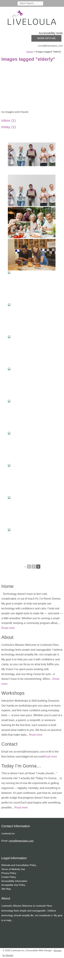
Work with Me (46, 38)
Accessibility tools (51, 33)
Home (7, 586)
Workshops (13, 693)
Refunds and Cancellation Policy (18, 865)
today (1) (8, 127)
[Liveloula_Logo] (32, 17)
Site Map (6, 888)
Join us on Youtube (61, 3)
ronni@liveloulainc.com (50, 45)
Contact (9, 744)
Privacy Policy (8, 873)
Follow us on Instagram (56, 3)
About (7, 637)
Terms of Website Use (13, 869)
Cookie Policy (8, 877)
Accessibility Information (14, 881)
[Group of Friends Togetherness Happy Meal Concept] (31, 222)
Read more (8, 627)
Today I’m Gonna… (21, 765)
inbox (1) (8, 120)
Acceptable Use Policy (13, 885)
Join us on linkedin (51, 3)
